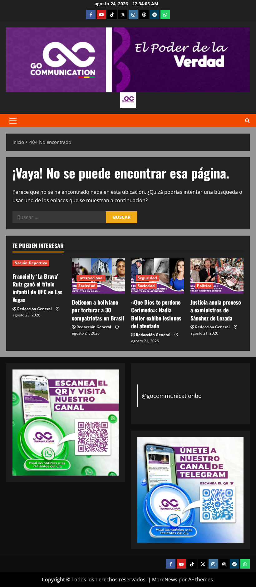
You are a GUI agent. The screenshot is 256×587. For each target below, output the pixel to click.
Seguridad (147, 278)
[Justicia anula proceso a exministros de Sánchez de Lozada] (217, 276)
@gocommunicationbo (172, 395)
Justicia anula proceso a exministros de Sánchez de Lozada (215, 310)
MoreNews (164, 579)
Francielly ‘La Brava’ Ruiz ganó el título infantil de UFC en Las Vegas (37, 288)
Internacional (91, 278)
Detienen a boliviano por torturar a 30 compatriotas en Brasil (98, 310)
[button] (13, 120)
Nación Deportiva (30, 263)
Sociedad (87, 285)
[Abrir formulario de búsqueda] (247, 121)
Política (204, 285)
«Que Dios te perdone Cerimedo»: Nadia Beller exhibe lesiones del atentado (156, 314)
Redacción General (34, 308)
